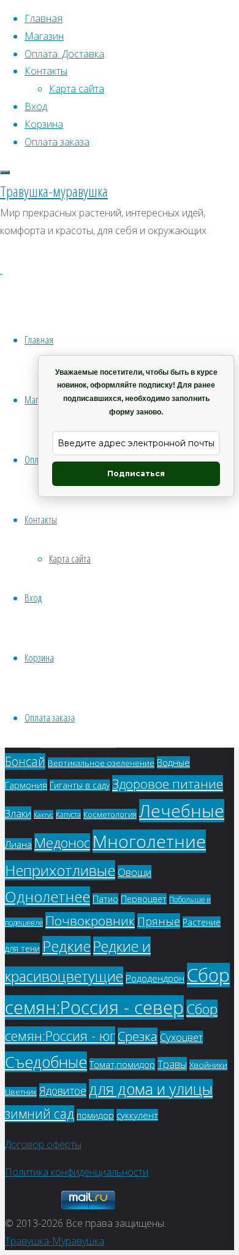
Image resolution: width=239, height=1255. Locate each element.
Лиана (18, 844)
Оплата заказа (50, 717)
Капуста (68, 814)
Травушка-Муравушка (54, 1241)
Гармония (26, 785)
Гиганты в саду (80, 785)
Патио (105, 899)
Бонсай (25, 761)
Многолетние (149, 841)
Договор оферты (43, 1144)
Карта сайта (70, 558)
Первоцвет (144, 899)
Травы (172, 1064)
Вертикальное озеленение (101, 762)
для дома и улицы (151, 1089)
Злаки (18, 813)
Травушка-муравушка (54, 191)
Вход (33, 598)
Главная (39, 340)
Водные (173, 762)
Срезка (137, 1036)
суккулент (137, 1115)
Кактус (43, 814)
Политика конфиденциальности (76, 1172)
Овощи (134, 872)
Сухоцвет (181, 1037)
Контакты (41, 519)
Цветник (21, 1092)
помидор (95, 1115)
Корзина (39, 657)
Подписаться (136, 473)
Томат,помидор (122, 1064)
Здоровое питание (167, 783)
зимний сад (39, 1113)
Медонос (62, 842)
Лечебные (181, 810)
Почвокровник (90, 920)
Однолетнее (47, 896)
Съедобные (46, 1061)
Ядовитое (62, 1090)
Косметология (110, 814)
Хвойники (208, 1064)
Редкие (66, 946)
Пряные (158, 921)
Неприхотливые (60, 870)
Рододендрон (155, 978)
